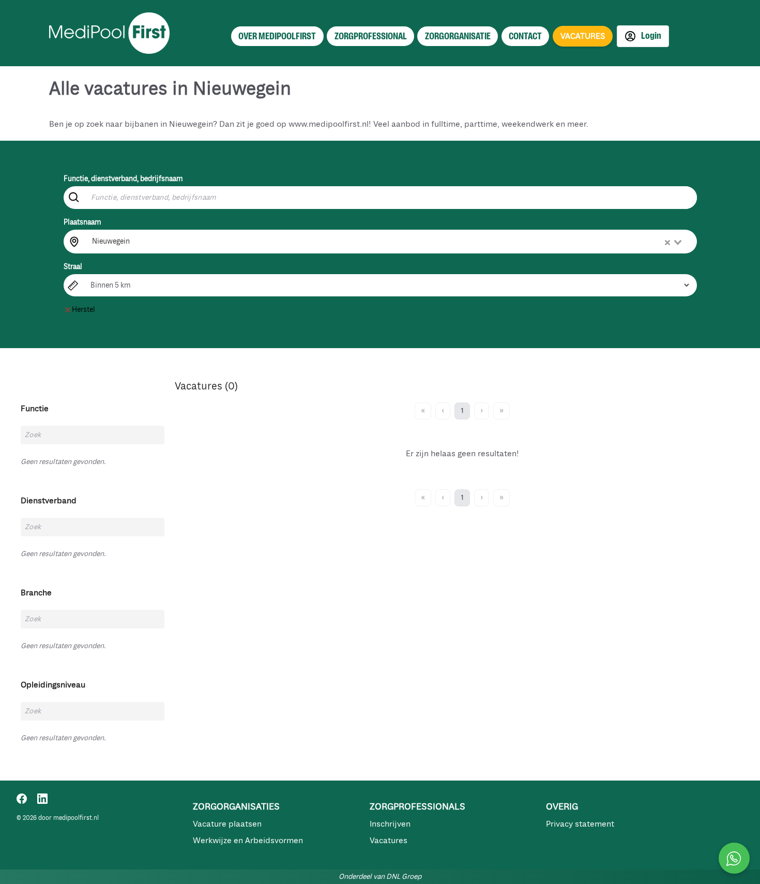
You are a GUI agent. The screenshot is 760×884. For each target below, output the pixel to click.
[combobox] (388, 241)
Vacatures (388, 840)
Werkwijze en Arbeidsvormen (248, 840)
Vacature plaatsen (227, 824)
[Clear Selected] (667, 242)
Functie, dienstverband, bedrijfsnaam (123, 178)
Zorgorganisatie (458, 36)
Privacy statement (580, 824)
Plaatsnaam (82, 222)
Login (650, 35)
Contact (525, 36)
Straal (73, 266)
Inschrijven (390, 824)
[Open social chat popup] (734, 858)
